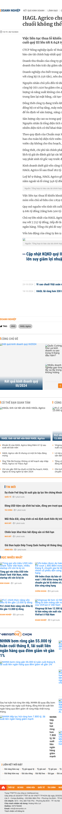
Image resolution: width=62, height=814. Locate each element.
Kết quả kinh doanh (33, 10)
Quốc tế (8, 497)
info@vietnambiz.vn (18, 808)
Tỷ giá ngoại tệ (28, 769)
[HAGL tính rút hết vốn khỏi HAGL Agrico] (25, 424)
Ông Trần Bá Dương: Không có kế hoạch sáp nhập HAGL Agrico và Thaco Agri (25, 462)
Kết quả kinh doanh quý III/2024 (21, 383)
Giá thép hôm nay (11, 773)
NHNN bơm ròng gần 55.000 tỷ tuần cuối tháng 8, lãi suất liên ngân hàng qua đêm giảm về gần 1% (27, 648)
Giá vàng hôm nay (11, 769)
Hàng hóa (9, 550)
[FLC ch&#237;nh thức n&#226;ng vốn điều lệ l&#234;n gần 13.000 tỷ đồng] (16, 601)
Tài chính (8, 510)
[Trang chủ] (3, 787)
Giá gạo (51, 773)
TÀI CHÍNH (52, 787)
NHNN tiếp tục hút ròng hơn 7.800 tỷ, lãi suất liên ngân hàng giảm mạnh (53, 737)
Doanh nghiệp (10, 10)
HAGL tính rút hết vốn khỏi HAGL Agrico (23, 438)
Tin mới (11, 487)
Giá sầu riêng (27, 773)
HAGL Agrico (25, 326)
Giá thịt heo (40, 773)
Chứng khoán (40, 591)
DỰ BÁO (20, 787)
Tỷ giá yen (52, 769)
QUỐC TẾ (41, 787)
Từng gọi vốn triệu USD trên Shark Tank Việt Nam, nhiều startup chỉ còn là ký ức (14, 574)
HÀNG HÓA (30, 787)
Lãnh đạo (53, 10)
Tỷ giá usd (41, 769)
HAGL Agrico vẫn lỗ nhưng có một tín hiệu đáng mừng (24, 454)
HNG (13, 326)
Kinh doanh (4, 583)
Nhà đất (8, 523)
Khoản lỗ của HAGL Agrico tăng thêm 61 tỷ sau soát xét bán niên (24, 446)
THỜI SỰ (11, 787)
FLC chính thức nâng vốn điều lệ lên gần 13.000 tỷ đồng (16, 608)
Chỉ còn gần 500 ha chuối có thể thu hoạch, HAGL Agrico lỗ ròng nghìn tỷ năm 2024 (25, 470)
